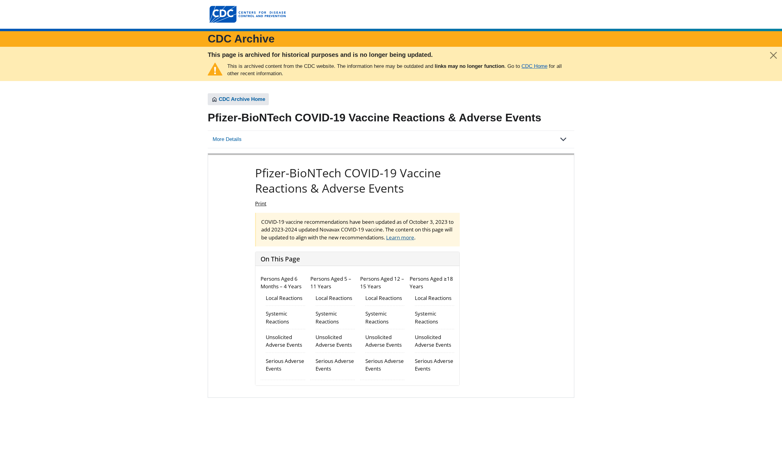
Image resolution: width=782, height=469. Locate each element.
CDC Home (534, 66)
